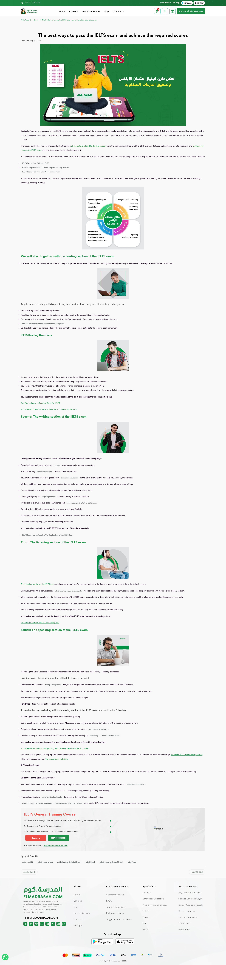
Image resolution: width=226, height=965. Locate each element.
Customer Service (115, 895)
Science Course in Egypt (190, 899)
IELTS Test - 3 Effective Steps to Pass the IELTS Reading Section (49, 409)
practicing (94, 735)
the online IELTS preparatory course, (187, 754)
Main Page (25, 20)
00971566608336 (58, 838)
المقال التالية (198, 872)
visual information (44, 471)
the (46, 759)
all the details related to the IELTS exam (88, 146)
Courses (73, 11)
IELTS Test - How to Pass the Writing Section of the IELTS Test (47, 535)
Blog (106, 11)
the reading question (69, 478)
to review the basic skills (52, 797)
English (57, 465)
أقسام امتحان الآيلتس (45, 862)
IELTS (145, 929)
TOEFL (145, 911)
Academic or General (135, 784)
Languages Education (153, 899)
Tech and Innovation (188, 917)
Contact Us (119, 11)
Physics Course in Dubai (190, 893)
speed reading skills (40, 304)
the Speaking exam (53, 685)
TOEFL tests (184, 923)
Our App (78, 925)
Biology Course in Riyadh (190, 905)
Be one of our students (191, 11)
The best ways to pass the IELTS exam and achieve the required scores (69, 20)
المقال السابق (28, 872)
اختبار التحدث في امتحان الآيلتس (111, 862)
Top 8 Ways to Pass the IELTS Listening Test (40, 622)
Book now (36, 838)
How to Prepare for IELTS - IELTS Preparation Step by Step (45, 167)
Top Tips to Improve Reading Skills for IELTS (40, 403)
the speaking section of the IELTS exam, (58, 677)
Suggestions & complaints (118, 919)
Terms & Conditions (115, 907)
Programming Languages (154, 905)
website (63, 759)
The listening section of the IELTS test (37, 584)
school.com (54, 759)
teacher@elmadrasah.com (55, 845)
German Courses (186, 911)
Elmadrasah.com (115, 961)
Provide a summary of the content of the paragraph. (43, 323)
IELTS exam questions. (111, 735)
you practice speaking (97, 729)
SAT (144, 923)
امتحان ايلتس (132, 862)
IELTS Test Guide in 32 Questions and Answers (41, 172)
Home (62, 11)
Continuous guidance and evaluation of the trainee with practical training (52, 803)
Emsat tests (184, 929)
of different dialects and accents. (68, 591)
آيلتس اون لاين (27, 862)
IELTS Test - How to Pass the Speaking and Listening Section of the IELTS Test (55, 748)
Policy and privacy (115, 913)
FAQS (109, 901)
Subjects (146, 893)
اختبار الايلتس (90, 862)
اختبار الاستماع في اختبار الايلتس (69, 862)
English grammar (48, 496)
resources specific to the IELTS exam (82, 503)
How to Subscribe (91, 11)
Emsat (145, 917)
